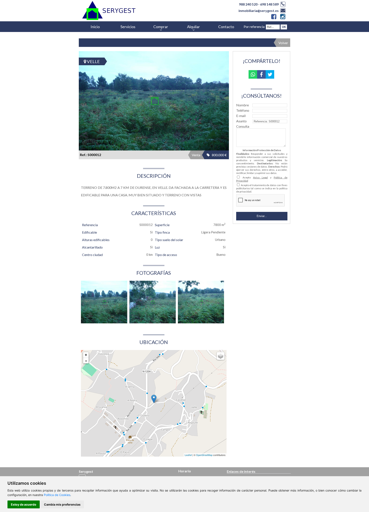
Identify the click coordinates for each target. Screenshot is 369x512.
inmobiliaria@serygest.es (259, 11)
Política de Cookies (57, 495)
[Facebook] (273, 17)
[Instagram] (282, 17)
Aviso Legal (260, 177)
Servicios (127, 26)
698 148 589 (269, 4)
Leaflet (188, 455)
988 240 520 (248, 4)
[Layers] (220, 356)
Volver (283, 43)
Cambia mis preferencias (62, 504)
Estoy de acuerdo (23, 504)
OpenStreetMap (204, 455)
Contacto (226, 26)
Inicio (95, 26)
